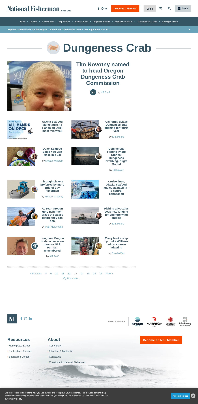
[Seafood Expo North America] (170, 321)
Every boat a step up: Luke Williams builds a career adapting (116, 243)
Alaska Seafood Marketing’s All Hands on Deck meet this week (52, 126)
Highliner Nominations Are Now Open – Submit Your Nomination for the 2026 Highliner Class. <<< (59, 29)
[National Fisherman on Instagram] (102, 8)
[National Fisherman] (34, 8)
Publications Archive (20, 351)
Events (33, 21)
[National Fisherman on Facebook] (98, 8)
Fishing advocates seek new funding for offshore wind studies (116, 213)
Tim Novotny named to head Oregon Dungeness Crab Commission (102, 73)
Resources (18, 339)
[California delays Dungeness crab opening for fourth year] (85, 130)
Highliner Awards (101, 21)
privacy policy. (15, 399)
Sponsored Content (19, 356)
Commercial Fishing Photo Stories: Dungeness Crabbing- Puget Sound (116, 156)
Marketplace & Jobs (147, 21)
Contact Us (55, 356)
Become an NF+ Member (161, 340)
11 (63, 273)
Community (48, 21)
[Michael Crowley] (35, 189)
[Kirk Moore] (99, 129)
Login (150, 8)
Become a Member (125, 8)
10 (56, 273)
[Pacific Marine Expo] (137, 322)
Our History (55, 345)
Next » (109, 273)
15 (88, 273)
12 (69, 273)
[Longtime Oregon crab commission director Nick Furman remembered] (21, 252)
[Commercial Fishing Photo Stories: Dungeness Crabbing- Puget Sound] (85, 156)
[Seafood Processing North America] (185, 321)
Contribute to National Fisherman (67, 362)
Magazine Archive (123, 21)
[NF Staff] (93, 92)
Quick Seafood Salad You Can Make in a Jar (52, 151)
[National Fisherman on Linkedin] (106, 8)
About (54, 339)
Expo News (64, 21)
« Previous (36, 273)
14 (81, 273)
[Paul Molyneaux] (35, 216)
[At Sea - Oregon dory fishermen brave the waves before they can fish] (21, 217)
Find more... (73, 278)
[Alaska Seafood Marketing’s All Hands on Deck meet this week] (21, 130)
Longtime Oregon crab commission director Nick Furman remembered (52, 244)
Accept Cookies (180, 396)
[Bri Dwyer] (99, 156)
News (22, 21)
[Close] (193, 395)
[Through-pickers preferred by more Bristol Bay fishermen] (21, 190)
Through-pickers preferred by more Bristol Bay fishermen (52, 186)
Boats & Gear (81, 21)
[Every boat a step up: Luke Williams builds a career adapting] (85, 247)
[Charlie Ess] (99, 246)
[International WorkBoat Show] (154, 321)
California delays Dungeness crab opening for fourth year (116, 126)
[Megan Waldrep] (35, 156)
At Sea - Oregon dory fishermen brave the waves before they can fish (52, 214)
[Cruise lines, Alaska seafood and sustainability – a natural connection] (85, 192)
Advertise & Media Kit (61, 351)
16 (94, 273)
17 (100, 273)
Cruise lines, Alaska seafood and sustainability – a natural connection (116, 187)
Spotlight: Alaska (170, 21)
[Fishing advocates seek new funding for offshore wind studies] (85, 215)
